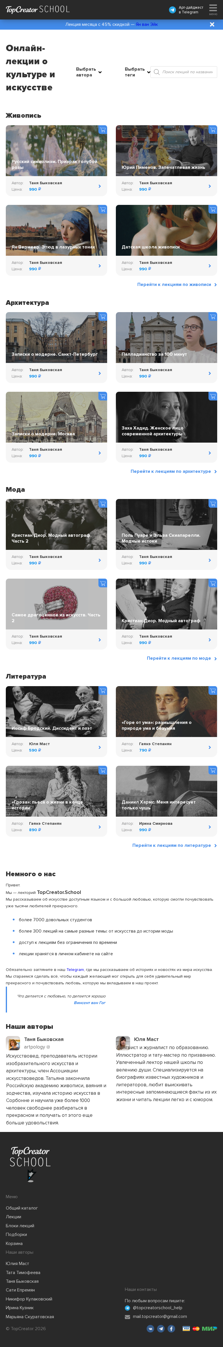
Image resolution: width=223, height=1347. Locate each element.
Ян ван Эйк (147, 24)
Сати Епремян (20, 1290)
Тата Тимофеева (23, 1273)
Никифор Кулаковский (29, 1299)
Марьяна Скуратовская (30, 1317)
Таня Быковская (22, 1281)
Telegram (190, 12)
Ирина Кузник (20, 1308)
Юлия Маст (17, 1263)
